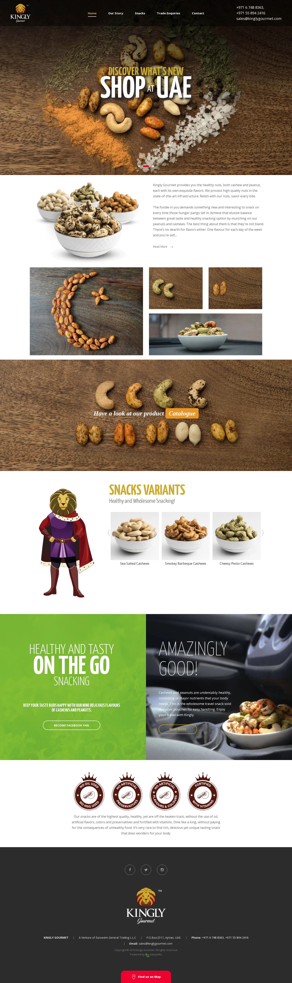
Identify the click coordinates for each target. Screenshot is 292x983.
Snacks (140, 13)
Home (92, 13)
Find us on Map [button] (149, 977)
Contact (198, 13)
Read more (177, 729)
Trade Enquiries (168, 13)
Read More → (163, 246)
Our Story (115, 13)
